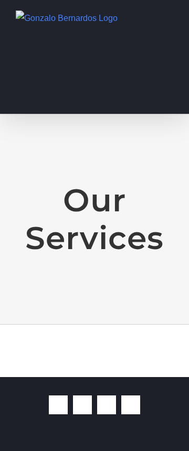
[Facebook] (58, 404)
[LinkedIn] (130, 404)
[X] (82, 404)
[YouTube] (106, 404)
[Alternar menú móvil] (169, 16)
